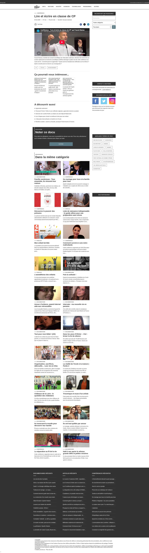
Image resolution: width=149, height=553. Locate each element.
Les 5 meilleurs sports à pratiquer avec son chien (74, 486)
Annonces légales (107, 154)
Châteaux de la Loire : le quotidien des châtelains (44, 395)
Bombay (109, 147)
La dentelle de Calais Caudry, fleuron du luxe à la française (44, 530)
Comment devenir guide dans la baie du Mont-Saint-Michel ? (44, 494)
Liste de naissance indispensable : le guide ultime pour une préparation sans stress (76, 213)
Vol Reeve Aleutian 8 (99, 165)
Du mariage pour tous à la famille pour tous (104, 497)
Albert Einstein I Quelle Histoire (42, 500)
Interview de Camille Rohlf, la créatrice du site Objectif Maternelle (53, 113)
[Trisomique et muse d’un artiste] (76, 383)
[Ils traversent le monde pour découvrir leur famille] (47, 412)
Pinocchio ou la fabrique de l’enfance (102, 490)
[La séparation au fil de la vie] (47, 440)
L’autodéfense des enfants (44, 275)
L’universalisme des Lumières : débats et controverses (103, 523)
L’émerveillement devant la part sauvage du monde (103, 479)
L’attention (95, 508)
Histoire (51, 6)
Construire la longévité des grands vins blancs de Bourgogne (102, 530)
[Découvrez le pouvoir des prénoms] (47, 200)
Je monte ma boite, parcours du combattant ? (45, 523)
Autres (96, 6)
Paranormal (87, 6)
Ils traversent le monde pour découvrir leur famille (45, 425)
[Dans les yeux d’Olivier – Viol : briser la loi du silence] (76, 323)
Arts (44, 6)
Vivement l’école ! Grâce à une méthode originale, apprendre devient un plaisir (57, 111)
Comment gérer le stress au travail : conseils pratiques (72, 501)
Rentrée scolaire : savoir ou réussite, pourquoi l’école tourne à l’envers (55, 121)
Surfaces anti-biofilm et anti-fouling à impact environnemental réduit (102, 494)
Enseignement (52, 67)
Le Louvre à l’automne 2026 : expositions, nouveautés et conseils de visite (74, 479)
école (42, 67)
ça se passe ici (106, 89)
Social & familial (67, 20)
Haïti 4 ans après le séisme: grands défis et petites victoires (75, 452)
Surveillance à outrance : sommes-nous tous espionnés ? (44, 515)
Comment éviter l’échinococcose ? (72, 526)
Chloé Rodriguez (108, 161)
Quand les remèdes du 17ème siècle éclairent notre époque (102, 519)
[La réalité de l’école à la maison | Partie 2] (76, 353)
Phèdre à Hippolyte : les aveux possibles (103, 500)
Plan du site (49, 549)
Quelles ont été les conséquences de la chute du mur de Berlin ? (73, 504)
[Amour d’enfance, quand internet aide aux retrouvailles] (47, 293)
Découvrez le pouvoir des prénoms (101, 511)
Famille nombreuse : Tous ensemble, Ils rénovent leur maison (45, 181)
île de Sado (96, 150)
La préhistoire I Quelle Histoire (41, 526)
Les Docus (42, 549)
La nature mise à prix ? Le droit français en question (103, 504)
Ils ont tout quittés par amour (74, 424)
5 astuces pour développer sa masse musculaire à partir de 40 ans (73, 497)
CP (36, 67)
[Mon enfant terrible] (47, 232)
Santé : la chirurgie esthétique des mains (44, 486)
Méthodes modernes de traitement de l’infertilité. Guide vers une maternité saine (74, 523)
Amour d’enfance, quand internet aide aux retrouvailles (47, 305)
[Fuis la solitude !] (76, 263)
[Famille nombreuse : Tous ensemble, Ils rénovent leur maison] (47, 168)
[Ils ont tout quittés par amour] (76, 412)
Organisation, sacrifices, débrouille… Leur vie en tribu (46, 365)
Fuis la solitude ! (69, 275)
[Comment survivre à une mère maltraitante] (76, 232)
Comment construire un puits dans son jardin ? (73, 519)
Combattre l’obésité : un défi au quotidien (44, 519)
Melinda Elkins (97, 140)
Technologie (76, 6)
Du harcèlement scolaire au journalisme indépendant (103, 483)
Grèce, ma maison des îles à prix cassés (44, 482)
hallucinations (107, 150)
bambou (106, 143)
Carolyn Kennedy (98, 147)
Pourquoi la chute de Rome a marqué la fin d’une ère (74, 508)
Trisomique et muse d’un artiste (75, 394)
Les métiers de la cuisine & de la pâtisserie (104, 526)
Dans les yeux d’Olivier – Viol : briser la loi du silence (75, 335)
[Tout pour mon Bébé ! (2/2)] (47, 323)
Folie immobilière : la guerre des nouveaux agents (45, 512)
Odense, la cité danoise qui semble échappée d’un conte (72, 512)
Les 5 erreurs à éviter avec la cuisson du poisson (74, 483)
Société (58, 6)
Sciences (67, 6)
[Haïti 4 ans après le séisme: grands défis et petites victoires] (76, 440)
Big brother (97, 143)
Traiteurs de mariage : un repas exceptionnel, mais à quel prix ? (42, 490)
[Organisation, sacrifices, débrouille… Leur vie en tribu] (47, 353)
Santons (95, 154)
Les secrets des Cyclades (40, 479)
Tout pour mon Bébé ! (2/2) (44, 334)
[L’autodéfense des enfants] (47, 263)
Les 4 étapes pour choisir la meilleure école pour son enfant (52, 116)
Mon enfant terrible (41, 243)
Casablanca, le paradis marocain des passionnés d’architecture (73, 494)
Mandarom (108, 140)
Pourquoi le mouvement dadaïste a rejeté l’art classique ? (74, 530)
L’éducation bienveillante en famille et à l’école (48, 119)
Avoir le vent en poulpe (98, 486)
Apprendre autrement (41, 108)
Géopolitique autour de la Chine (101, 515)
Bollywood (96, 161)
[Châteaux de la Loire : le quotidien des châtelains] (47, 383)
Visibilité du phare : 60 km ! (40, 508)
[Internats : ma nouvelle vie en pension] (76, 293)
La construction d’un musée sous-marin (44, 497)
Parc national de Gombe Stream (102, 158)
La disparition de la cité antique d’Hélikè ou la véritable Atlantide (74, 490)
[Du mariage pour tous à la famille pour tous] (76, 168)
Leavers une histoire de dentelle (42, 504)
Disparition (96, 168)
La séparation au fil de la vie (45, 451)
